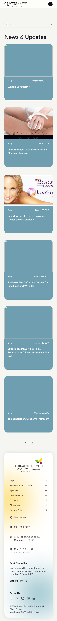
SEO (24, 612)
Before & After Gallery (21, 485)
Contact (14, 500)
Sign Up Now (16, 580)
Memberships (16, 495)
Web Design (15, 612)
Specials (14, 490)
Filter (7, 24)
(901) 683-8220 (22, 517)
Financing (15, 505)
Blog (12, 480)
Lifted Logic (34, 612)
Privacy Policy (17, 510)
